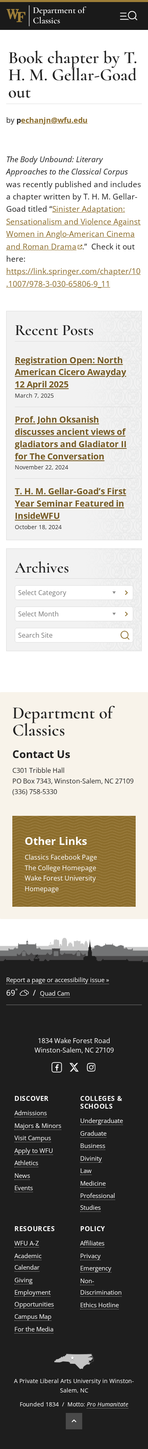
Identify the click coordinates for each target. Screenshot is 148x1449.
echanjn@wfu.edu (54, 120)
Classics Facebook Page (61, 857)
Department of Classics (59, 15)
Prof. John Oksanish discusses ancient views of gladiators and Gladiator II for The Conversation (71, 437)
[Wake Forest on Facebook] (56, 1069)
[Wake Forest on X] (74, 1069)
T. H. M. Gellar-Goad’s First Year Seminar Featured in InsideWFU (70, 503)
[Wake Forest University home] (16, 15)
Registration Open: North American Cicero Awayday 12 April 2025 (70, 372)
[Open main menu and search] (128, 16)
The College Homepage (60, 867)
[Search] (125, 635)
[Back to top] (74, 1421)
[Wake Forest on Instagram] (91, 1069)
